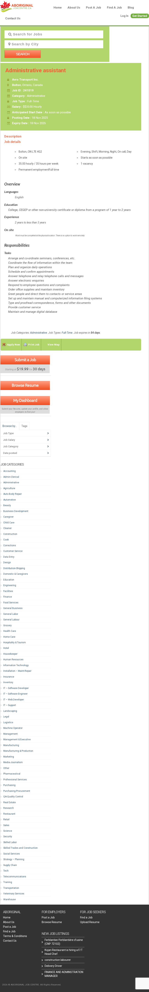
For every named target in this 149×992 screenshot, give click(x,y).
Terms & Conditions (15, 936)
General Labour (11, 619)
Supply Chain (10, 865)
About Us (74, 7)
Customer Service (13, 551)
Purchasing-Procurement (16, 791)
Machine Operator (13, 728)
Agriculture (9, 488)
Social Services (11, 853)
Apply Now (13, 344)
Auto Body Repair (12, 494)
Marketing (8, 756)
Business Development (15, 511)
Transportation (11, 888)
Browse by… (10, 426)
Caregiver (8, 516)
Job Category (10, 446)
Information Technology (16, 665)
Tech (6, 870)
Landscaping (10, 711)
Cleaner (7, 528)
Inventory (8, 682)
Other (6, 768)
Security (7, 836)
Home (58, 7)
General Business (13, 608)
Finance (7, 596)
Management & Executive (17, 739)
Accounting (9, 471)
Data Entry (8, 557)
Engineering (9, 585)
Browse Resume (25, 385)
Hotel (6, 648)
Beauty (7, 505)
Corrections (9, 545)
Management (10, 734)
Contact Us (12, 18)
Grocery (7, 625)
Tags (24, 426)
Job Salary (9, 439)
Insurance (8, 676)
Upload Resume (90, 922)
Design (7, 562)
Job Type (8, 433)
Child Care (8, 522)
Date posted (10, 453)
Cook (6, 539)
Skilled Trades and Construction (20, 848)
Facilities (8, 591)
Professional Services (15, 779)
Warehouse (9, 899)
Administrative (38, 332)
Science (7, 831)
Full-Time (67, 332)
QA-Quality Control (13, 796)
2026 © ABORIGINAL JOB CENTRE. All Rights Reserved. (31, 984)
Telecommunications (14, 876)
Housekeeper (10, 654)
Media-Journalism (13, 762)
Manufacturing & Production (18, 751)
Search (22, 54)
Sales (6, 825)
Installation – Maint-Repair (17, 671)
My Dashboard (25, 400)
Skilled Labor (10, 842)
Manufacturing (11, 745)
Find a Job (114, 7)
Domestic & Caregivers (15, 574)
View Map (54, 344)
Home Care (9, 637)
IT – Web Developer (13, 699)
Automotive (9, 499)
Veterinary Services (13, 893)
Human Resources (13, 659)
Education (8, 579)
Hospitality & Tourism (14, 642)
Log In (124, 15)
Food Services (10, 602)
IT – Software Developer (16, 688)
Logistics (8, 722)
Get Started (139, 15)
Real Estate (9, 802)
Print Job (33, 344)
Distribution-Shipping (14, 568)
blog (131, 7)
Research (8, 808)
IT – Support (9, 705)
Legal (6, 716)
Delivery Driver (53, 965)
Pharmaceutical (11, 773)
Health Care (9, 631)
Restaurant (9, 813)
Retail (6, 819)
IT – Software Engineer (15, 693)
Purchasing (9, 785)
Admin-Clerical (11, 477)
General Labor (10, 614)
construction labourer (58, 959)
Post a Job (93, 7)
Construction (10, 534)
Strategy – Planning (13, 859)
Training (7, 882)
